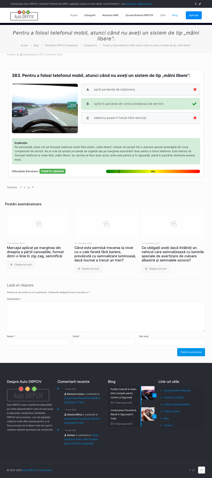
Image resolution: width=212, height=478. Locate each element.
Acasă (24, 45)
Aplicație (193, 15)
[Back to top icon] (201, 470)
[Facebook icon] (195, 3)
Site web (144, 336)
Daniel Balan (29, 54)
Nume (11, 336)
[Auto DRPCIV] (24, 15)
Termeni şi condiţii (173, 397)
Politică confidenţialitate (177, 404)
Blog (36, 45)
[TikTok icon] (200, 3)
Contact (168, 425)
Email (76, 336)
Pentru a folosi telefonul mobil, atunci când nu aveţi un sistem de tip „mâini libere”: (147, 45)
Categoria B (90, 45)
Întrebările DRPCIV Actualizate (61, 45)
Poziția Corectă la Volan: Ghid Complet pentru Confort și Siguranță (81, 439)
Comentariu (14, 298)
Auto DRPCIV (29, 470)
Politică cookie (172, 411)
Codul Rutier (45, 470)
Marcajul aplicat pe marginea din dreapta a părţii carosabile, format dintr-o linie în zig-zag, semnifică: (35, 252)
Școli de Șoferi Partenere (177, 390)
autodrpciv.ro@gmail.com (138, 3)
